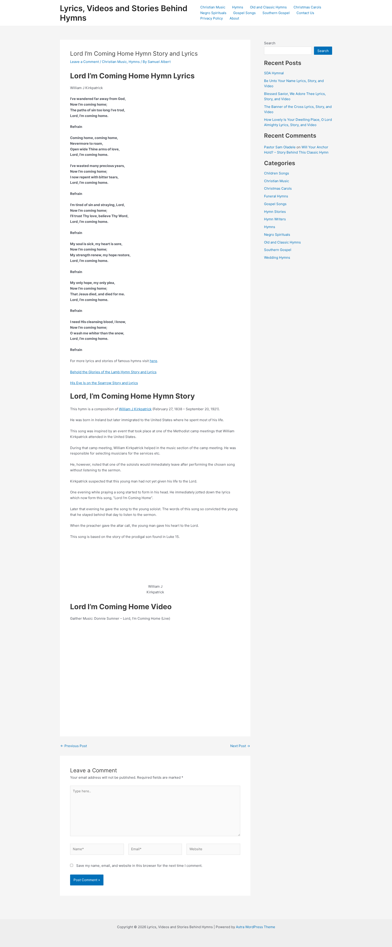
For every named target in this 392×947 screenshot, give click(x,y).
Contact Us (305, 13)
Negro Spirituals (213, 13)
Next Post (240, 746)
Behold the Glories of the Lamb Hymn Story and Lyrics (113, 372)
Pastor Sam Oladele (280, 147)
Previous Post (73, 746)
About (234, 18)
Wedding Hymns (277, 257)
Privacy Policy (211, 18)
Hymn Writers (275, 219)
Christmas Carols (307, 7)
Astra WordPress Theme (255, 927)
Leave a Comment (84, 62)
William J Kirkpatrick (135, 409)
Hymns (237, 7)
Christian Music (212, 7)
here (153, 361)
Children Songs (276, 173)
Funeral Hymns (276, 196)
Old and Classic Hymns (268, 7)
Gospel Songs (244, 13)
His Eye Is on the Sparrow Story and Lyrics (104, 383)
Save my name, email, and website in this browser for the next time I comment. (139, 865)
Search (269, 43)
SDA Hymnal (274, 73)
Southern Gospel (276, 13)
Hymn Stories (275, 211)
